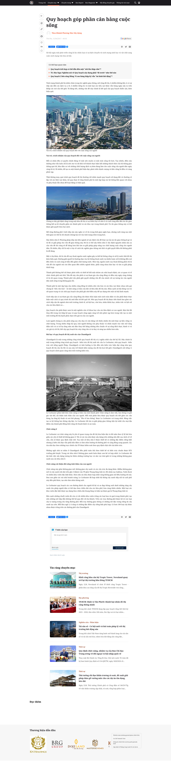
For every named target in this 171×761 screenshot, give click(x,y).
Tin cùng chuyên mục (62, 567)
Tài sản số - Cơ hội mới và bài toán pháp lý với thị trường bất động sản (102, 628)
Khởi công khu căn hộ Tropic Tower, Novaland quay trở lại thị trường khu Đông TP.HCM (103, 578)
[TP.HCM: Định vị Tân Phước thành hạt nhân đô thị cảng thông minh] (63, 604)
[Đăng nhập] (139, 3)
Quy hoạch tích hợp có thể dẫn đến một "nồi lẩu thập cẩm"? (76, 69)
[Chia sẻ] (41, 23)
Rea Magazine (90, 3)
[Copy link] (41, 29)
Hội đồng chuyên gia (107, 3)
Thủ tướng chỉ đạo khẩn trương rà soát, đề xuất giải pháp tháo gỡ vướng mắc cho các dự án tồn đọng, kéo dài (103, 678)
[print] (41, 36)
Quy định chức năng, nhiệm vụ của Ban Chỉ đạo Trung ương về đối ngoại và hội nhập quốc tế (101, 652)
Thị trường (83, 573)
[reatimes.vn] (32, 3)
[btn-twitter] (126, 47)
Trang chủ (42, 3)
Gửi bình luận (119, 548)
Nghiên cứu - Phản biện (89, 622)
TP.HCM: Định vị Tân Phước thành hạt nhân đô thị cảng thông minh (102, 603)
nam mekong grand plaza (125, 735)
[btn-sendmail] (130, 47)
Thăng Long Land (125, 747)
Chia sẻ (52, 46)
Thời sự (82, 647)
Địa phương (84, 598)
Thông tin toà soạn (123, 3)
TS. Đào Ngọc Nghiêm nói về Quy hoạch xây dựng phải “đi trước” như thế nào (83, 73)
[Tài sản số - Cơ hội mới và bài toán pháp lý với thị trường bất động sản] (63, 629)
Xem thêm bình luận (57, 555)
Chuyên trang (66, 3)
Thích (62, 46)
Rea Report (79, 3)
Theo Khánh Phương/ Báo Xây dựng (67, 33)
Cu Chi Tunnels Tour (119, 738)
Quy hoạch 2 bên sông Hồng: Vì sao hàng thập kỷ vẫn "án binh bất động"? (81, 76)
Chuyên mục (52, 3)
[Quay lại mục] (41, 15)
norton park (128, 742)
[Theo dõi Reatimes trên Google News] (126, 39)
